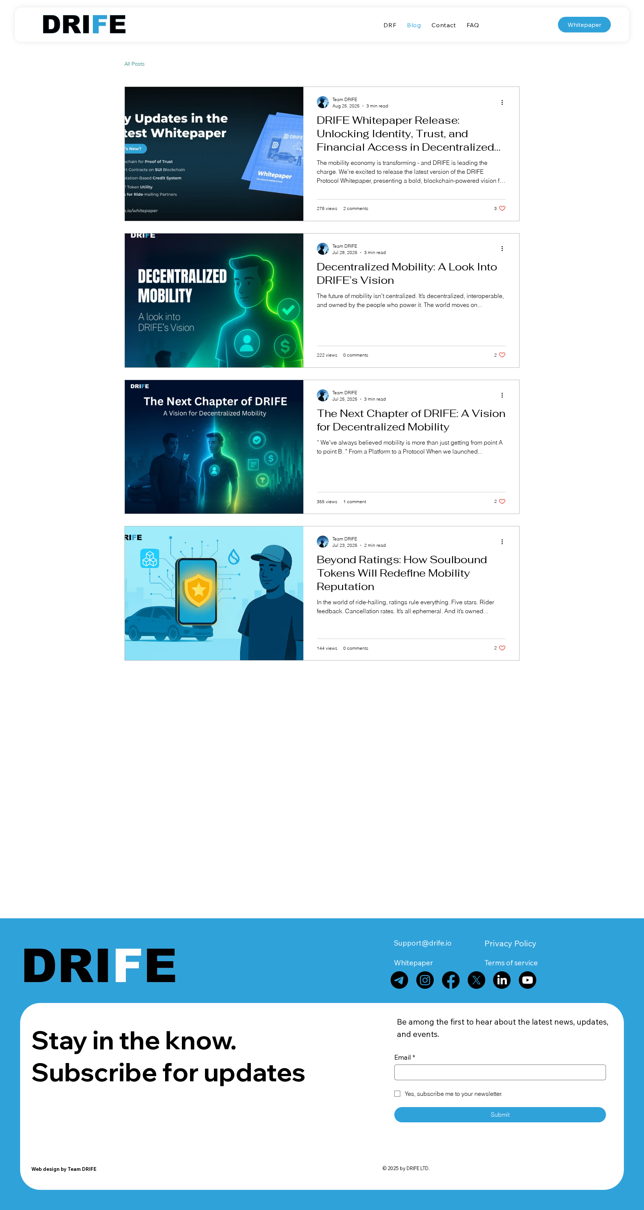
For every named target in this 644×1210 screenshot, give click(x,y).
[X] (476, 980)
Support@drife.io (423, 942)
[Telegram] (399, 980)
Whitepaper (413, 962)
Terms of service (511, 962)
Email (404, 1057)
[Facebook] (451, 980)
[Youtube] (527, 980)
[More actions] (504, 102)
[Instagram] (425, 980)
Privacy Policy (510, 943)
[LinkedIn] (502, 980)
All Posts (134, 63)
